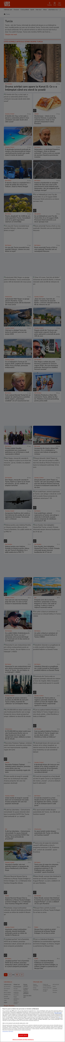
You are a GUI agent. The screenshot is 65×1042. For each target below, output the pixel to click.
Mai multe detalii (58, 1013)
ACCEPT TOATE (23, 1035)
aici (59, 1017)
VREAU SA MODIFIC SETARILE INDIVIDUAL (23, 1039)
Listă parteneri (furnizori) (7, 1031)
